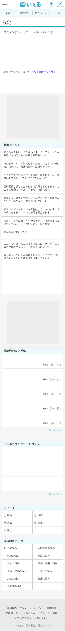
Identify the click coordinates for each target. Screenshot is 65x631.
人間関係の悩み (46, 548)
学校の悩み (13, 563)
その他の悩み (14, 586)
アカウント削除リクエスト (41, 72)
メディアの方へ (22, 618)
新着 (8, 13)
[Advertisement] (33, 116)
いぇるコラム (28, 613)
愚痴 (9, 522)
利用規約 (12, 608)
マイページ (40, 13)
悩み (40, 515)
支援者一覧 (12, 613)
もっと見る (55, 429)
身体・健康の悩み (17, 570)
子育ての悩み (45, 570)
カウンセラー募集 (47, 613)
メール (56, 13)
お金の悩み (13, 578)
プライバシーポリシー (31, 608)
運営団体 (51, 608)
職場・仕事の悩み (47, 563)
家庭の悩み (44, 555)
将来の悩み (44, 578)
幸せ (9, 530)
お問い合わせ (41, 618)
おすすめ (24, 13)
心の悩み (12, 548)
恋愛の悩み (13, 555)
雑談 (40, 522)
